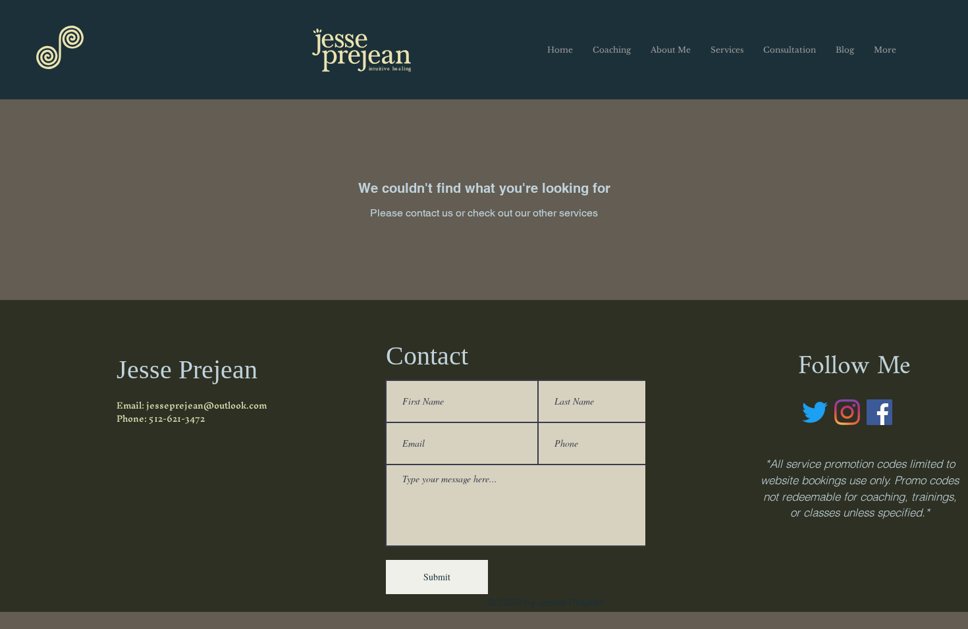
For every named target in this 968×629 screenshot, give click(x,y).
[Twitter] (815, 412)
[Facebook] (879, 412)
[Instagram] (847, 412)
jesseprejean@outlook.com (206, 405)
